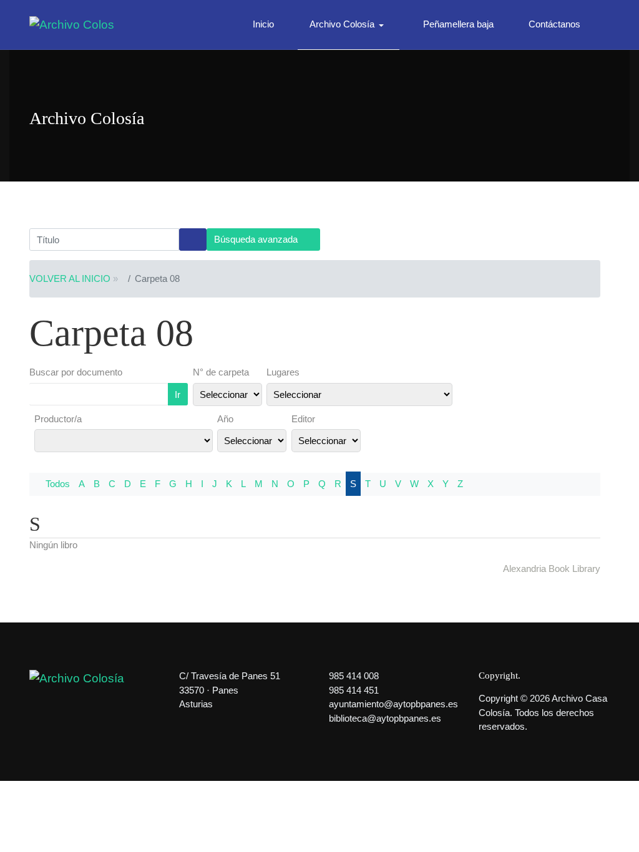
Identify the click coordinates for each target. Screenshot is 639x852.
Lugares (283, 372)
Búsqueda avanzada (257, 239)
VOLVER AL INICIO (69, 278)
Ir (177, 394)
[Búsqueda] (193, 239)
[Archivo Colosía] (71, 24)
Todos (58, 483)
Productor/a (58, 419)
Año (225, 419)
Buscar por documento (75, 372)
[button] (349, 25)
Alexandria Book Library (551, 568)
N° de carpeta (221, 372)
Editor (303, 419)
